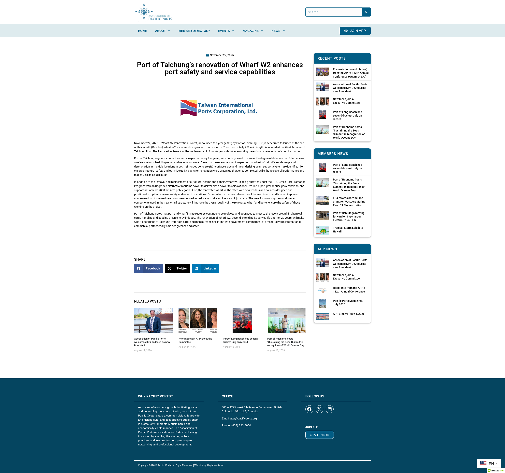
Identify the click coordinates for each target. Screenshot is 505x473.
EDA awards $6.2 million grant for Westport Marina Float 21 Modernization (349, 201)
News (275, 30)
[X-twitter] (320, 409)
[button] (148, 268)
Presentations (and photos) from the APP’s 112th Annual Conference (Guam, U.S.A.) (351, 73)
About (160, 30)
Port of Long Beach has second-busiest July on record (241, 340)
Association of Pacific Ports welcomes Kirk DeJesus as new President (152, 342)
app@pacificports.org (243, 418)
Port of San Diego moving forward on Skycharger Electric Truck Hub (349, 216)
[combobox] (333, 12)
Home (142, 30)
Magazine (251, 30)
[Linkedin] (330, 409)
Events (224, 30)
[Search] (366, 12)
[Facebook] (309, 409)
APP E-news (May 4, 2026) (349, 313)
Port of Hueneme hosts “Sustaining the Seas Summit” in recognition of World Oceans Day (285, 342)
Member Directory (194, 30)
